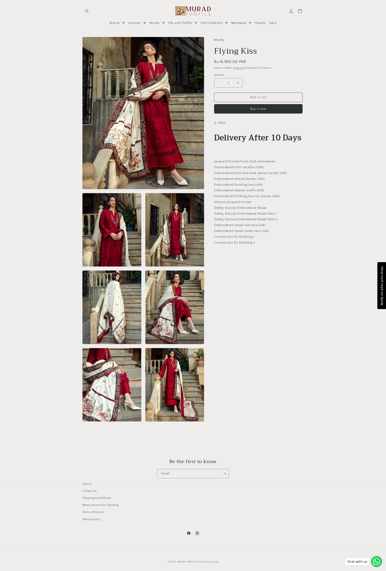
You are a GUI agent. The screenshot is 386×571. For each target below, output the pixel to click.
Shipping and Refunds (96, 498)
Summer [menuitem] (134, 23)
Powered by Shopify (207, 562)
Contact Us (89, 491)
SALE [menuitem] (272, 23)
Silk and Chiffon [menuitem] (180, 23)
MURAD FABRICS (186, 562)
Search (87, 484)
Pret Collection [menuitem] (212, 23)
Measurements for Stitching (100, 505)
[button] (86, 11)
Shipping (238, 68)
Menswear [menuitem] (239, 23)
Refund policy (91, 519)
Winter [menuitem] (154, 23)
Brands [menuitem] (115, 23)
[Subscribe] (224, 473)
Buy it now (258, 109)
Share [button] (222, 122)
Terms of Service (93, 512)
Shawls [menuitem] (260, 23)
